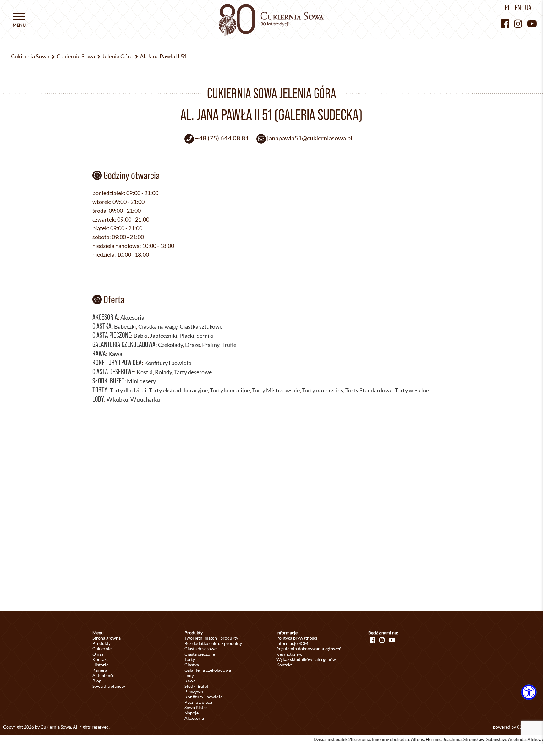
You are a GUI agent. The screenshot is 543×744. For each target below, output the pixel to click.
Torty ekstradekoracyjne (178, 390)
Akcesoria (105, 317)
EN (518, 7)
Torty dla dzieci (128, 390)
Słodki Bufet (108, 380)
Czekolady (170, 344)
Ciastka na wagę (158, 326)
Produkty (101, 643)
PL (508, 7)
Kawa (99, 353)
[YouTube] (532, 23)
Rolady (163, 372)
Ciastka (102, 326)
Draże (192, 344)
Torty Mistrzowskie (276, 390)
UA (528, 7)
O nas (97, 654)
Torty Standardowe (368, 390)
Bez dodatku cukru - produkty (213, 643)
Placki (186, 335)
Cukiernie (102, 648)
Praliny (210, 344)
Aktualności (104, 675)
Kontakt (100, 659)
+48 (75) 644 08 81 (222, 138)
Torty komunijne (230, 390)
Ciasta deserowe (113, 371)
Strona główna (106, 638)
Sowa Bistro (196, 707)
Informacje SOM (292, 643)
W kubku (117, 399)
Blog (96, 680)
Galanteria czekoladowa (124, 344)
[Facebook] (505, 23)
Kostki (145, 372)
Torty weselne (412, 390)
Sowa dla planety (108, 686)
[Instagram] (518, 23)
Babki (141, 335)
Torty (99, 390)
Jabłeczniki (163, 335)
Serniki (205, 335)
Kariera (99, 670)
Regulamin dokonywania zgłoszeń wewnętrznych (309, 651)
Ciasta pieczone (111, 335)
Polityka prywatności (296, 638)
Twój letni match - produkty (211, 638)
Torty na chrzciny (322, 390)
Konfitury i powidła (117, 362)
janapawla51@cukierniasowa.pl (309, 138)
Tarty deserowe (193, 372)
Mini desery (141, 381)
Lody (98, 399)
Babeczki (125, 326)
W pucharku (145, 399)
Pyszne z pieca (198, 702)
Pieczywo (193, 691)
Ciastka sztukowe (201, 326)
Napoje (191, 712)
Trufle (229, 344)
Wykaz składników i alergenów (306, 659)
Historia (100, 664)
